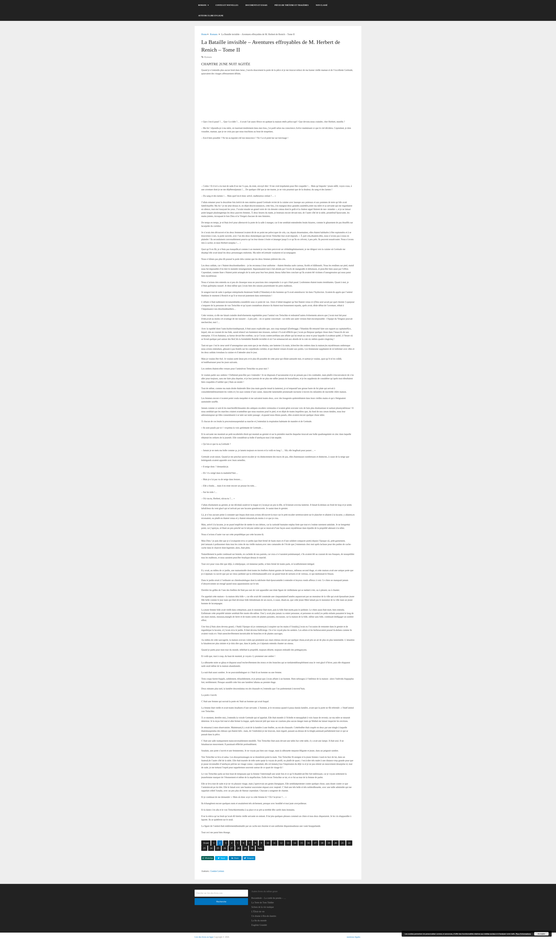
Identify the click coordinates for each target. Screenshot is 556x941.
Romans (202, 5)
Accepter (541, 933)
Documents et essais (256, 5)
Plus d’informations (523, 934)
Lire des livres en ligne (204, 937)
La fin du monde (259, 920)
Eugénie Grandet (259, 925)
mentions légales (353, 937)
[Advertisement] (278, 98)
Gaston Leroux (217, 871)
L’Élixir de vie (258, 911)
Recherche (221, 901)
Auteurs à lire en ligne (210, 15)
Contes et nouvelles (226, 5)
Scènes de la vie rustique (262, 907)
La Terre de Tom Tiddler (262, 902)
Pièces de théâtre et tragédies (292, 5)
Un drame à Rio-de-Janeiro (263, 916)
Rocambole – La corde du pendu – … (268, 898)
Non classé (322, 5)
